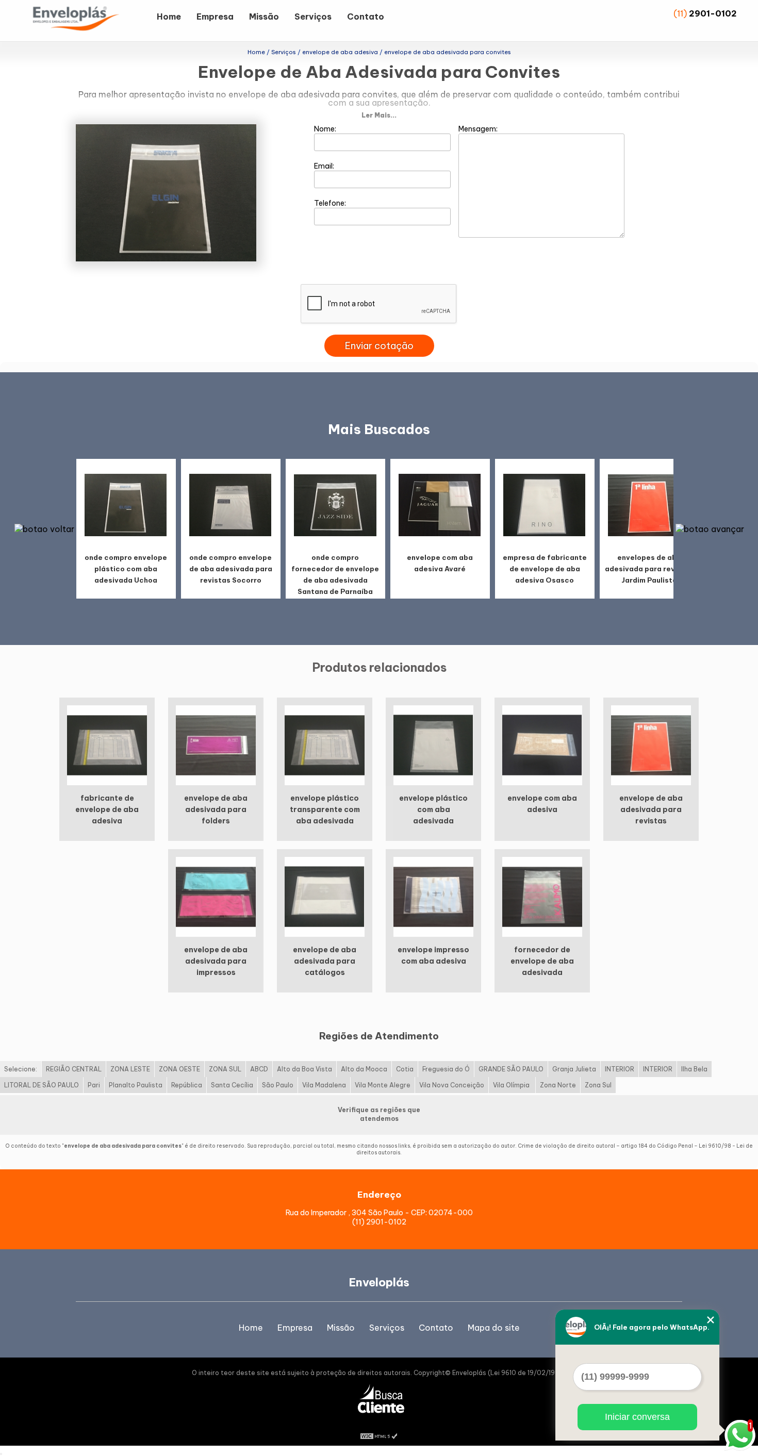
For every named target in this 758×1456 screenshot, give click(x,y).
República (186, 1085)
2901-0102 (713, 13)
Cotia (405, 1069)
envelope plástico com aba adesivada (433, 809)
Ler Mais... (379, 115)
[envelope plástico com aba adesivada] (433, 744)
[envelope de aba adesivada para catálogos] (325, 896)
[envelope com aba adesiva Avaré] (440, 504)
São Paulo (277, 1085)
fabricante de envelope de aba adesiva (107, 809)
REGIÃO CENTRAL (74, 1069)
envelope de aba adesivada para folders (216, 809)
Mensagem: (478, 129)
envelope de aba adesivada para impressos (216, 961)
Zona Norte (558, 1085)
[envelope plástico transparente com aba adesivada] (325, 744)
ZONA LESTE (130, 1069)
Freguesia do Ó (446, 1069)
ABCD (259, 1069)
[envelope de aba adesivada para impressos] (216, 896)
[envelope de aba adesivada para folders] (216, 744)
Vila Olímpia (512, 1085)
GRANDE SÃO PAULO (511, 1069)
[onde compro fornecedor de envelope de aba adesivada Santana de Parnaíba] (335, 504)
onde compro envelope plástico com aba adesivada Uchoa (126, 568)
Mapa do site (494, 1327)
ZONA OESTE (179, 1069)
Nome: (326, 129)
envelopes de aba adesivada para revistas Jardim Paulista (649, 568)
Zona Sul (598, 1085)
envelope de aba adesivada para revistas (651, 809)
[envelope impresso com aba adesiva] (433, 896)
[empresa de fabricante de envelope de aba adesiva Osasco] (544, 504)
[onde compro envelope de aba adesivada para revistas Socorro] (230, 504)
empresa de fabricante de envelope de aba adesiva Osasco (545, 568)
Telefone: (331, 203)
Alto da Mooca (364, 1069)
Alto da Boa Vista (304, 1069)
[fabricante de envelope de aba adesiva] (107, 744)
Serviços (313, 16)
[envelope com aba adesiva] (542, 744)
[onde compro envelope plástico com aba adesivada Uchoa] (126, 504)
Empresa (215, 16)
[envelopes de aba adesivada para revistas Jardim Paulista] (649, 504)
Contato (365, 16)
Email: (325, 166)
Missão (264, 16)
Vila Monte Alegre (382, 1085)
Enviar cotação (379, 346)
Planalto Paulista (135, 1085)
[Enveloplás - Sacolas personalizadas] (89, 20)
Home (169, 16)
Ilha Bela (694, 1069)
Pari (94, 1085)
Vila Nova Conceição (451, 1085)
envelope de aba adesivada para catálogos (324, 961)
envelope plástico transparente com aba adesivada (325, 809)
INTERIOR (619, 1069)
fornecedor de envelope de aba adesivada (542, 961)
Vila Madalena (324, 1085)
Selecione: (20, 1069)
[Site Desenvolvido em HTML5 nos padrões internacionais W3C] (379, 1435)
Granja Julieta (574, 1069)
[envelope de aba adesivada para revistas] (651, 744)
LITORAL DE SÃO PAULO (41, 1085)
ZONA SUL (225, 1069)
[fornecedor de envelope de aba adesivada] (542, 896)
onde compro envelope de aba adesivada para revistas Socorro (230, 568)
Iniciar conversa (637, 1417)
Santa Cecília (232, 1085)
